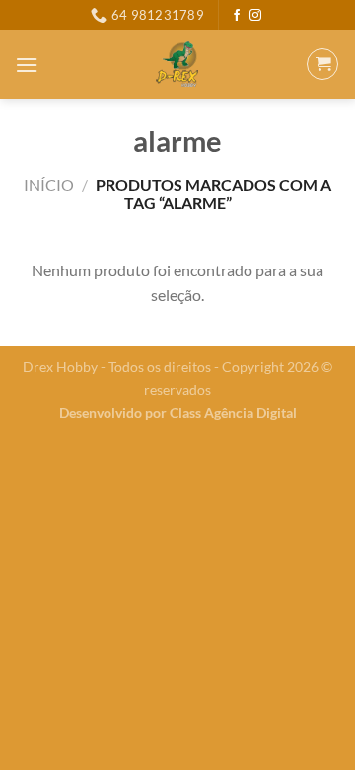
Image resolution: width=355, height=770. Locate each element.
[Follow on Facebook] (237, 16)
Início (49, 184)
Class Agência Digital (233, 412)
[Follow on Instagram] (255, 16)
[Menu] (26, 64)
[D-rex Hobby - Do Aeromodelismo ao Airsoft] (177, 64)
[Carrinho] (322, 64)
